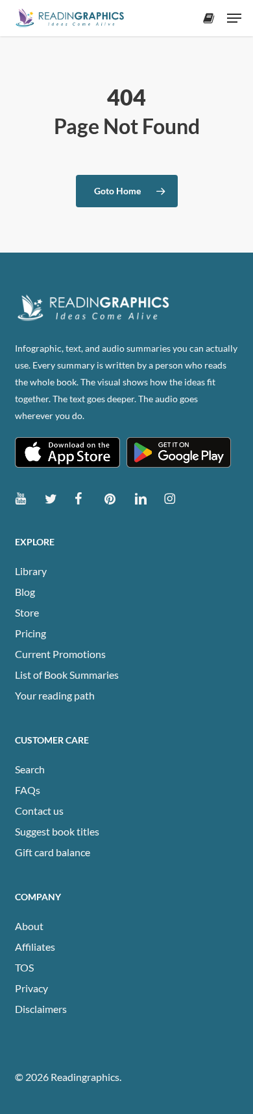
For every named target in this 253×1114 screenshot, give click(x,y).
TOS (24, 967)
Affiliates (35, 946)
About (29, 926)
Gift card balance (52, 852)
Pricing (30, 633)
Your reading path (55, 695)
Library (31, 571)
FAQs (27, 790)
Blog (25, 591)
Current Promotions (60, 654)
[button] (234, 18)
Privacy (31, 988)
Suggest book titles (57, 831)
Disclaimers (41, 1009)
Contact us (39, 810)
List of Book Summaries (67, 674)
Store (27, 612)
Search (30, 769)
